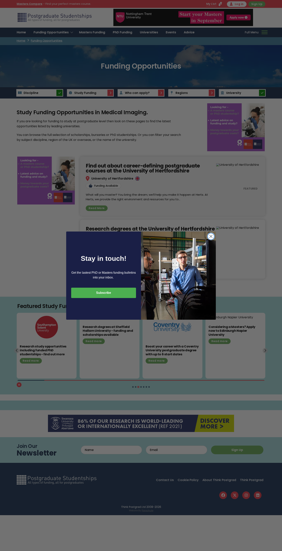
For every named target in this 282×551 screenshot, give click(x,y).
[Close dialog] (211, 236)
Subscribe (103, 292)
